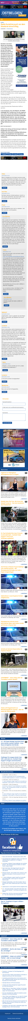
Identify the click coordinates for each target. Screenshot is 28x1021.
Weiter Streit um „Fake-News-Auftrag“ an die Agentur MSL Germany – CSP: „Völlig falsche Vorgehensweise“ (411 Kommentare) (14, 989)
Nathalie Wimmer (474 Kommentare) (11, 982)
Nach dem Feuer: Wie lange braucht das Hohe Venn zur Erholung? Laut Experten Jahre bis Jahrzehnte (13, 869)
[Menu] (2, 19)
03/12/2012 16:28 (6, 206)
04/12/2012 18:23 (6, 363)
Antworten (4, 187)
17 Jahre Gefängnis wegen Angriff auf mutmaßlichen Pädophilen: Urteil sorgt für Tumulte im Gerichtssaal (14, 782)
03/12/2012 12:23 (6, 193)
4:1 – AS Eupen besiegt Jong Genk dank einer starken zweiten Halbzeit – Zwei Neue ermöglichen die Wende (14, 890)
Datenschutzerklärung (18, 1013)
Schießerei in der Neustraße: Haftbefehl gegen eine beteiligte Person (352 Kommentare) (14, 1006)
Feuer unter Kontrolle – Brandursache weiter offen (14, 856)
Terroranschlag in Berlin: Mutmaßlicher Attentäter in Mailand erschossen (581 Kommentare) (14, 975)
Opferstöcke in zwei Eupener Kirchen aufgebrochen (14, 886)
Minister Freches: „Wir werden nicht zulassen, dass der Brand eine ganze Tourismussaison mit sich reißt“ (14, 874)
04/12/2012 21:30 (6, 376)
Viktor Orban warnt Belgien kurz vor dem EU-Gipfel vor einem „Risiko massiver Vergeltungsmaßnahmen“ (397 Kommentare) (14, 997)
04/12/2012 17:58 (5, 327)
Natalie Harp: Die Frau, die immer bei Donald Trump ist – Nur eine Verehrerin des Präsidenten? (14, 894)
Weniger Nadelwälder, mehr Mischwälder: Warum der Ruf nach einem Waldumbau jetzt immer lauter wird (14, 883)
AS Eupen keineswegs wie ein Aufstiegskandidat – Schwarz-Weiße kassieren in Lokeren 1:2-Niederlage (14, 777)
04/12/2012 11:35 (7, 251)
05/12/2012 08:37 (6, 387)
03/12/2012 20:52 (6, 314)
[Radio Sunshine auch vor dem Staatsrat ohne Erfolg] (14, 34)
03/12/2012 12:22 (6, 175)
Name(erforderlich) (7, 402)
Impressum (7, 1013)
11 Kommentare (10, 28)
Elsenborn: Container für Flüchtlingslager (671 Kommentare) (13, 972)
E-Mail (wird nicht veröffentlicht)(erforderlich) (13, 407)
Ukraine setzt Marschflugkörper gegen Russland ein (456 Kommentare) (14, 985)
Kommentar (5, 412)
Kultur (2, 22)
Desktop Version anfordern (14, 1018)
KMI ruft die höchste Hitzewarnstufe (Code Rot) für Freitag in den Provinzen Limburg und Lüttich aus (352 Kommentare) (14, 1002)
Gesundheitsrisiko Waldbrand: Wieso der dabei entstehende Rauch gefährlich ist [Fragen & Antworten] (14, 860)
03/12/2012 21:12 (6, 218)
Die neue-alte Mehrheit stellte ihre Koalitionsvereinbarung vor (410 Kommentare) (14, 993)
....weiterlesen (23, 498)
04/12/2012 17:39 (7, 299)
